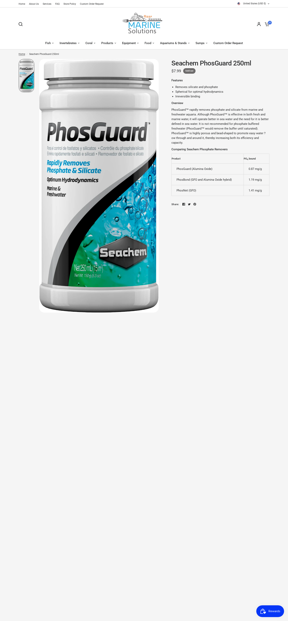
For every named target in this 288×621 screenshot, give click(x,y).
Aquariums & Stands (173, 43)
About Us (34, 4)
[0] (266, 24)
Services (47, 4)
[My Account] (259, 24)
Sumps (200, 43)
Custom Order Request (92, 4)
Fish (48, 43)
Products (107, 43)
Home (22, 4)
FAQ (57, 4)
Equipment (129, 43)
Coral (88, 43)
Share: (175, 204)
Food (148, 43)
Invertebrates (68, 43)
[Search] (21, 24)
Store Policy (69, 4)
